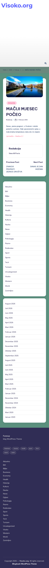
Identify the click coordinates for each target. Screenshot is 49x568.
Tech (7, 262)
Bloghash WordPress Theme (24, 564)
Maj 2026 (9, 318)
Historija (8, 215)
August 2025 (10, 360)
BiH (6, 191)
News (7, 229)
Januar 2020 (10, 417)
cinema (16, 448)
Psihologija (9, 239)
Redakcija (15, 148)
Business (8, 201)
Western (8, 281)
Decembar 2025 (11, 341)
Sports (7, 258)
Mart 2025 (9, 384)
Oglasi (7, 234)
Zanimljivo (9, 291)
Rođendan (9, 248)
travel (6, 452)
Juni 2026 (9, 313)
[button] (14, 153)
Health (7, 210)
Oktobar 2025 (10, 351)
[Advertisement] (24, 34)
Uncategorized (11, 272)
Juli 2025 (8, 365)
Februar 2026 (10, 332)
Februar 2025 (10, 389)
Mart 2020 (9, 412)
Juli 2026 (8, 308)
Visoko (7, 276)
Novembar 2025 (11, 346)
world (13, 452)
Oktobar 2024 (10, 408)
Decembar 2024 (11, 398)
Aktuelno (11, 103)
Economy (9, 206)
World (7, 286)
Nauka (7, 225)
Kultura (8, 220)
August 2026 (10, 304)
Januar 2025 (10, 393)
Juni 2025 (9, 370)
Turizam (8, 267)
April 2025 (9, 379)
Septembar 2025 (11, 356)
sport (30, 448)
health (23, 448)
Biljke (7, 196)
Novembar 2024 (11, 403)
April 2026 (9, 323)
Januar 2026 (10, 337)
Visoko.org (17, 5)
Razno (7, 243)
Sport (7, 253)
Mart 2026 (9, 327)
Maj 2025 (9, 374)
